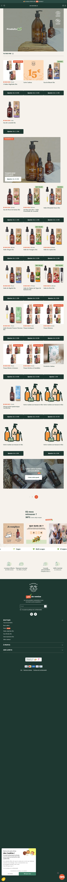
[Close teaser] (58, 873)
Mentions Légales (28, 670)
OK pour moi (27, 873)
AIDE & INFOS (7, 650)
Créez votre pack (33, 477)
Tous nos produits (8, 623)
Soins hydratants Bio (8, 637)
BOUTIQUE (6, 620)
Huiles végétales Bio (8, 631)
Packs (6, 628)
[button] (7, 82)
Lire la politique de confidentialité (10, 868)
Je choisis (10, 873)
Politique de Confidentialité (40, 670)
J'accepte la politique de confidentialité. (32, 610)
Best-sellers (6, 625)
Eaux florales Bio (7, 634)
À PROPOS (6, 645)
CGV (21, 670)
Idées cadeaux (7, 639)
